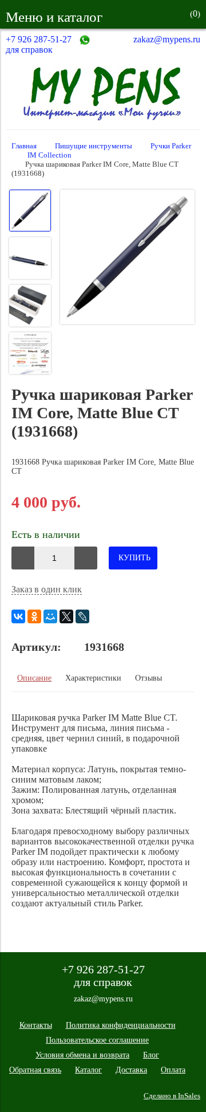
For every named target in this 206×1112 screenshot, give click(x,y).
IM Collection (49, 155)
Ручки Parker (170, 146)
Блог (151, 1055)
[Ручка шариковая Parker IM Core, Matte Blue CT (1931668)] (127, 258)
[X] (66, 616)
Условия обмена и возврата (82, 1055)
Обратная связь (35, 1070)
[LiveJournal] (82, 616)
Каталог (88, 1070)
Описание (34, 678)
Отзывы (148, 678)
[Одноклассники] (34, 616)
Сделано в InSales (172, 1096)
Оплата (173, 1070)
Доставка (131, 1070)
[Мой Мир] (50, 616)
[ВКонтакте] (18, 616)
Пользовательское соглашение (97, 1040)
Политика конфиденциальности (121, 1025)
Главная (24, 146)
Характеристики (93, 678)
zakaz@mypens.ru (166, 39)
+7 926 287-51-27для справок (39, 44)
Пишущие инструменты (93, 146)
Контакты (35, 1025)
